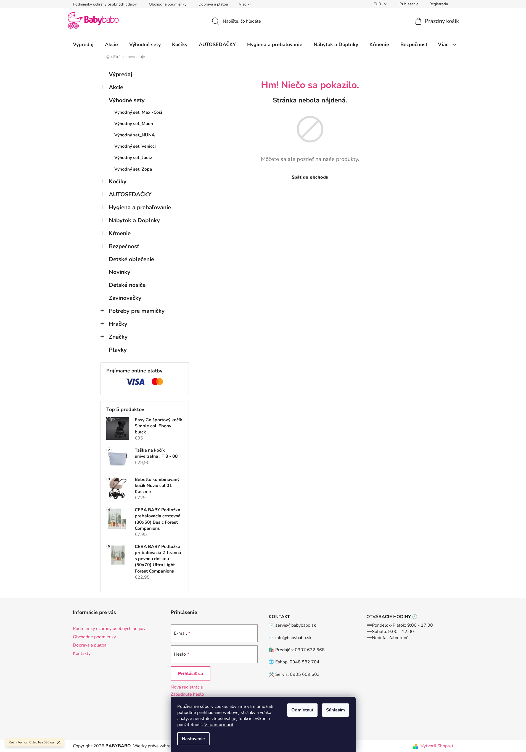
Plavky (118, 350)
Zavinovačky (125, 298)
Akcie (116, 87)
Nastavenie (193, 739)
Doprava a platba (213, 4)
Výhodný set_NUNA (134, 135)
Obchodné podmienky (167, 4)
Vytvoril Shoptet (437, 746)
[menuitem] (83, 44)
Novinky (119, 272)
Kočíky (117, 181)
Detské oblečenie (131, 259)
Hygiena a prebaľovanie (140, 207)
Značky (118, 337)
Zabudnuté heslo (187, 694)
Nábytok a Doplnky (134, 220)
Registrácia (438, 4)
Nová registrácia (187, 687)
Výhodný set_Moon (133, 124)
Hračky (118, 324)
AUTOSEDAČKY (130, 194)
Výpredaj (120, 74)
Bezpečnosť (124, 246)
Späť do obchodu (310, 177)
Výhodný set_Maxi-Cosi (138, 112)
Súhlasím (335, 710)
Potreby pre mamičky (137, 311)
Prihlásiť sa (190, 674)
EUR (378, 4)
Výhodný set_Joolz (133, 158)
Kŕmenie (120, 233)
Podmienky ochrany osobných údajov (105, 4)
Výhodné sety (127, 100)
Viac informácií (218, 725)
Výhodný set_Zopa (133, 169)
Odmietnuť (302, 710)
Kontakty (82, 653)
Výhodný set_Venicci (135, 146)
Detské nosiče (127, 285)
